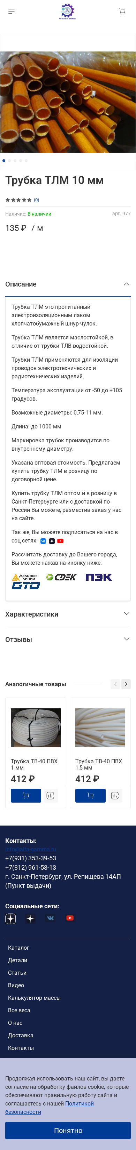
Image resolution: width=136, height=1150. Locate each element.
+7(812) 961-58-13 (30, 867)
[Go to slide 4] (20, 160)
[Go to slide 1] (3, 160)
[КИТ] (26, 585)
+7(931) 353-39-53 (30, 858)
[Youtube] (60, 540)
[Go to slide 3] (15, 160)
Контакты (21, 1048)
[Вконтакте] (43, 540)
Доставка (20, 1035)
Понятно (68, 1130)
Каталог (18, 947)
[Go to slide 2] (9, 160)
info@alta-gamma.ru (30, 849)
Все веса (19, 1010)
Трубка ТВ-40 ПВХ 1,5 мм (98, 764)
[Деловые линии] (25, 576)
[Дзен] (52, 540)
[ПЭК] (99, 576)
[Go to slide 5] (26, 160)
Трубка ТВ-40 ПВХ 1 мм (34, 764)
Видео (16, 985)
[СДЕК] (61, 576)
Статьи (17, 973)
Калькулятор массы (34, 998)
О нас (15, 1023)
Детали (17, 960)
